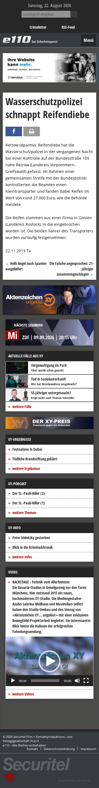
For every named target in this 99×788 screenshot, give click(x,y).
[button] (49, 661)
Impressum (88, 749)
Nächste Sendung (28, 325)
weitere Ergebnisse (26, 468)
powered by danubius (73, 780)
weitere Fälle (21, 406)
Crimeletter (38, 27)
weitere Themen (24, 512)
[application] (49, 661)
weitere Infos (22, 556)
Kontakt (32, 749)
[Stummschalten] (77, 680)
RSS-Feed (68, 27)
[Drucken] (31, 131)
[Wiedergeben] (13, 680)
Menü (89, 40)
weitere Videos (23, 694)
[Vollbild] (86, 680)
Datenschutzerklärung (59, 749)
